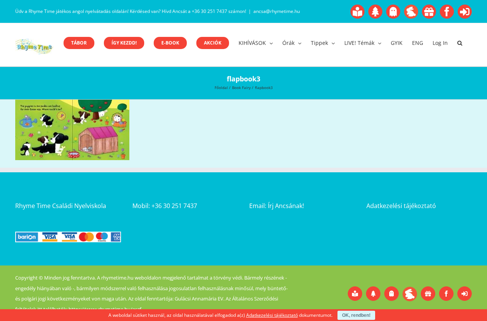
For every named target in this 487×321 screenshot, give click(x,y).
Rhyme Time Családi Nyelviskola (60, 206)
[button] (459, 43)
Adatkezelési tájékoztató (401, 206)
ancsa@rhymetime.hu (276, 11)
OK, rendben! (356, 315)
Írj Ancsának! (286, 206)
